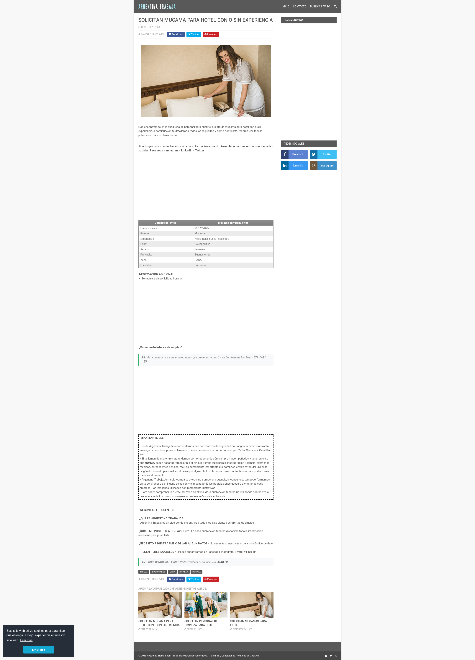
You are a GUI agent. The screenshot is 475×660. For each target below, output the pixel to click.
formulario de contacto (236, 146)
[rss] (335, 656)
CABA (172, 572)
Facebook (156, 150)
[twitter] (331, 656)
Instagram (172, 150)
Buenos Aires (158, 572)
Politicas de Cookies (248, 655)
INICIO (285, 6)
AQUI (220, 562)
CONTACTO (299, 6)
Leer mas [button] (26, 640)
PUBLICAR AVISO (320, 6)
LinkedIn (186, 150)
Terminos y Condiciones (222, 655)
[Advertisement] (205, 190)
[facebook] (326, 656)
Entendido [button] (38, 649)
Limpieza (183, 572)
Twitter (199, 150)
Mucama (196, 572)
